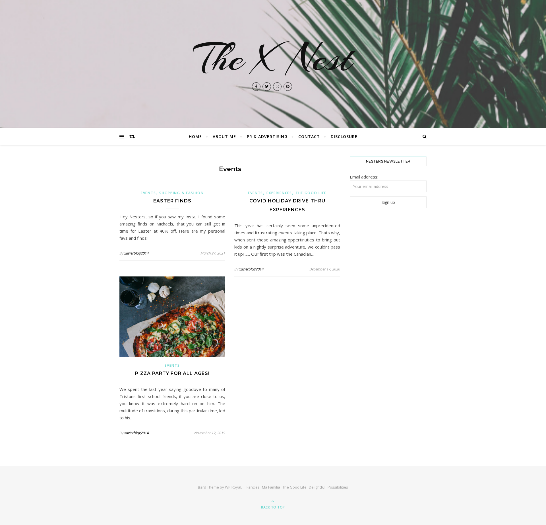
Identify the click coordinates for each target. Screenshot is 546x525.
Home (195, 136)
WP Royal (233, 487)
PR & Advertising (267, 136)
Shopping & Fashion (181, 192)
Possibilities (338, 487)
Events (148, 192)
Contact (309, 136)
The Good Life (310, 192)
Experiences (279, 192)
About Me (224, 136)
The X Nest (273, 58)
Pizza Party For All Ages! (172, 373)
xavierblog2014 (136, 253)
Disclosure (344, 136)
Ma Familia (271, 487)
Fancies (253, 487)
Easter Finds (172, 201)
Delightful (317, 487)
